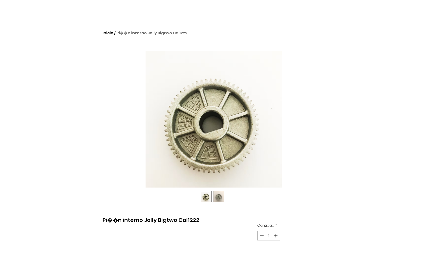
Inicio (108, 33)
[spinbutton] (269, 235)
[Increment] (276, 235)
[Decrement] (261, 235)
